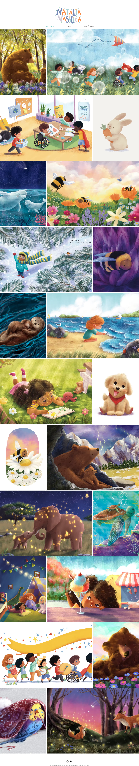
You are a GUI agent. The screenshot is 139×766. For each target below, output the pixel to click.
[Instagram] (67, 761)
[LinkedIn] (71, 761)
